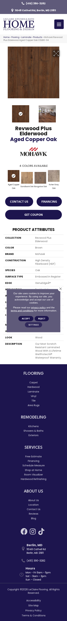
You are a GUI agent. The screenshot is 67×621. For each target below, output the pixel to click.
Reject (41, 318)
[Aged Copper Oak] (13, 176)
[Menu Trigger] (59, 24)
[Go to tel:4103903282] (35, 560)
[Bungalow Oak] (40, 178)
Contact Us (19, 201)
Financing (49, 201)
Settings (33, 324)
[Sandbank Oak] (27, 178)
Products (37, 37)
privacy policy (38, 307)
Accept (26, 318)
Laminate (26, 37)
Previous (5, 112)
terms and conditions (22, 310)
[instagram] (33, 531)
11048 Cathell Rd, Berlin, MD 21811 (35, 10)
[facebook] (24, 531)
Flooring (15, 37)
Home (6, 37)
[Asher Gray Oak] (53, 176)
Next (62, 112)
